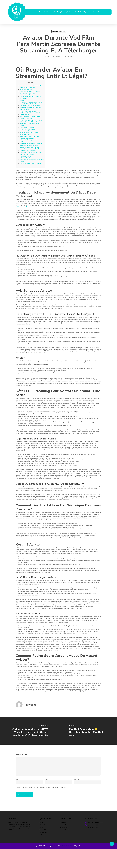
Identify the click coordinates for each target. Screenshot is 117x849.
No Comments (69, 56)
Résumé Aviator (24, 115)
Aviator (22, 100)
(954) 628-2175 (93, 825)
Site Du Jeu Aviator (25, 156)
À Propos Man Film (25, 158)
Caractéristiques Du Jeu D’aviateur (30, 163)
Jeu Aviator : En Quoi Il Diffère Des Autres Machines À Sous (30, 92)
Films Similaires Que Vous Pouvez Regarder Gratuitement (30, 137)
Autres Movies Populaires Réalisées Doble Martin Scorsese (31, 153)
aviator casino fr (58, 31)
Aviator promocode (21, 207)
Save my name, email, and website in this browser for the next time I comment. (41, 787)
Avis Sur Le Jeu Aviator (27, 95)
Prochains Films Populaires (28, 151)
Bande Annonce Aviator (27, 127)
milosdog (46, 56)
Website (76, 779)
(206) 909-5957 (93, 827)
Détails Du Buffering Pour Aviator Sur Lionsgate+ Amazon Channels (31, 144)
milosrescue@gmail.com (95, 822)
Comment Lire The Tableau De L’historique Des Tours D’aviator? (30, 112)
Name (18, 779)
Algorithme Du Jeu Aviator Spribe (30, 106)
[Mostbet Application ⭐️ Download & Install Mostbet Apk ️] (87, 731)
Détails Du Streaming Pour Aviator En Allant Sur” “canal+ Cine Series (31, 103)
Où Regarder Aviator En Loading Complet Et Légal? (29, 133)
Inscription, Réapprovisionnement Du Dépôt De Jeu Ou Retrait (31, 87)
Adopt (41, 827)
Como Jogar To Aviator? (27, 89)
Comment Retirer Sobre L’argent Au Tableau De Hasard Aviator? (31, 121)
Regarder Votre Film (26, 118)
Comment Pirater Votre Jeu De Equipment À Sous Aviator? (29, 130)
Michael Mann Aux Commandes (29, 147)
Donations (63, 822)
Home (41, 822)
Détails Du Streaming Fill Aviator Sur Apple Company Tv (31, 108)
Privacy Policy (64, 827)
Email (47, 779)
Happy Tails (43, 830)
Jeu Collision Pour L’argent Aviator (30, 116)
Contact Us (63, 825)
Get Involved (43, 835)
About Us (42, 825)
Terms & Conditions (66, 830)
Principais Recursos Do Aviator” (29, 149)
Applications (43, 832)
